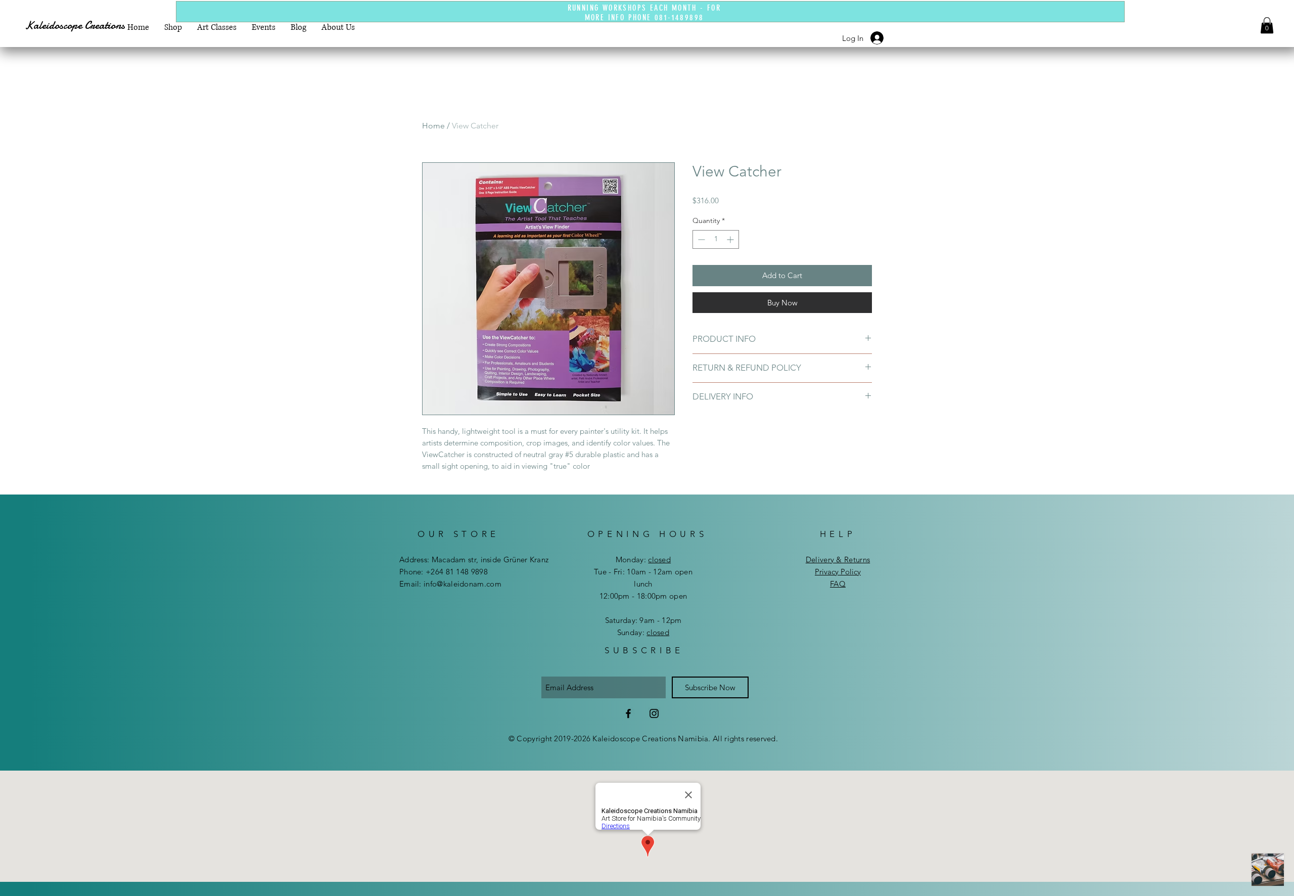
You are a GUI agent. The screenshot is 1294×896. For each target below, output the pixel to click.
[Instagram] (654, 713)
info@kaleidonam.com (462, 584)
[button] (1267, 25)
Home (433, 125)
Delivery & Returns (838, 559)
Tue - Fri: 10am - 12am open (643, 571)
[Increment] (731, 239)
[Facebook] (628, 713)
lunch (643, 584)
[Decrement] (700, 239)
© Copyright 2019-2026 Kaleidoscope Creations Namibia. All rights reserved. (643, 738)
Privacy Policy (838, 571)
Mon (623, 559)
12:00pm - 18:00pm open (643, 596)
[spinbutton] (716, 239)
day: (651, 559)
